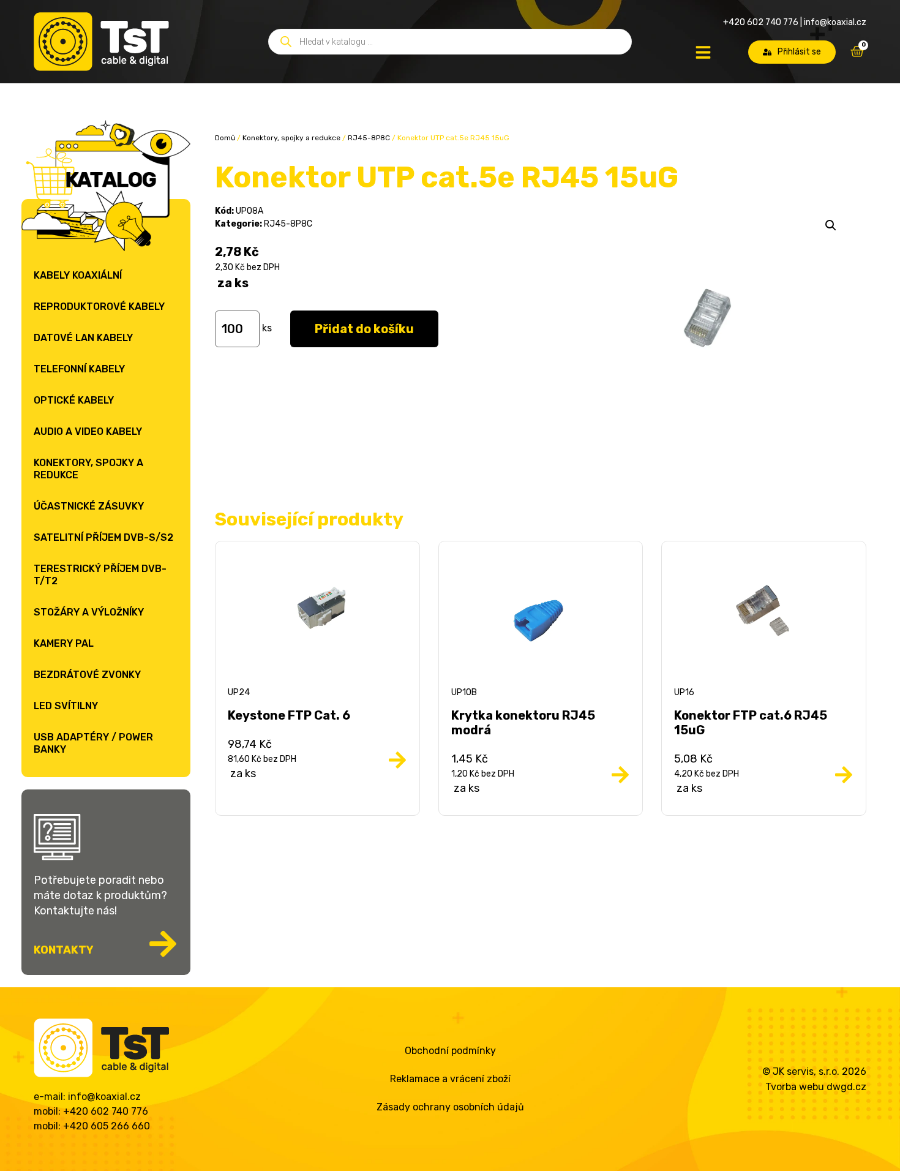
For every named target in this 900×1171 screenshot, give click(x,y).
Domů (225, 138)
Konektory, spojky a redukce (88, 469)
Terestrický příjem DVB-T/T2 (100, 575)
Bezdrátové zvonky (87, 674)
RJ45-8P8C (369, 138)
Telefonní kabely (79, 369)
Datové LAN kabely (83, 338)
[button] (831, 225)
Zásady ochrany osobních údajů (450, 1107)
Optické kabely (74, 400)
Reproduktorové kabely (99, 306)
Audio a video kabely (88, 431)
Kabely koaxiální (78, 275)
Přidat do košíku (364, 329)
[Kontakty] (163, 943)
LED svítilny (66, 706)
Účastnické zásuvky (89, 506)
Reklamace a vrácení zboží (450, 1079)
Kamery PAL (64, 643)
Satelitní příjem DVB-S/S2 (103, 537)
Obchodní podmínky (450, 1050)
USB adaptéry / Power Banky (93, 743)
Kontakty (64, 950)
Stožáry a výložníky (89, 612)
